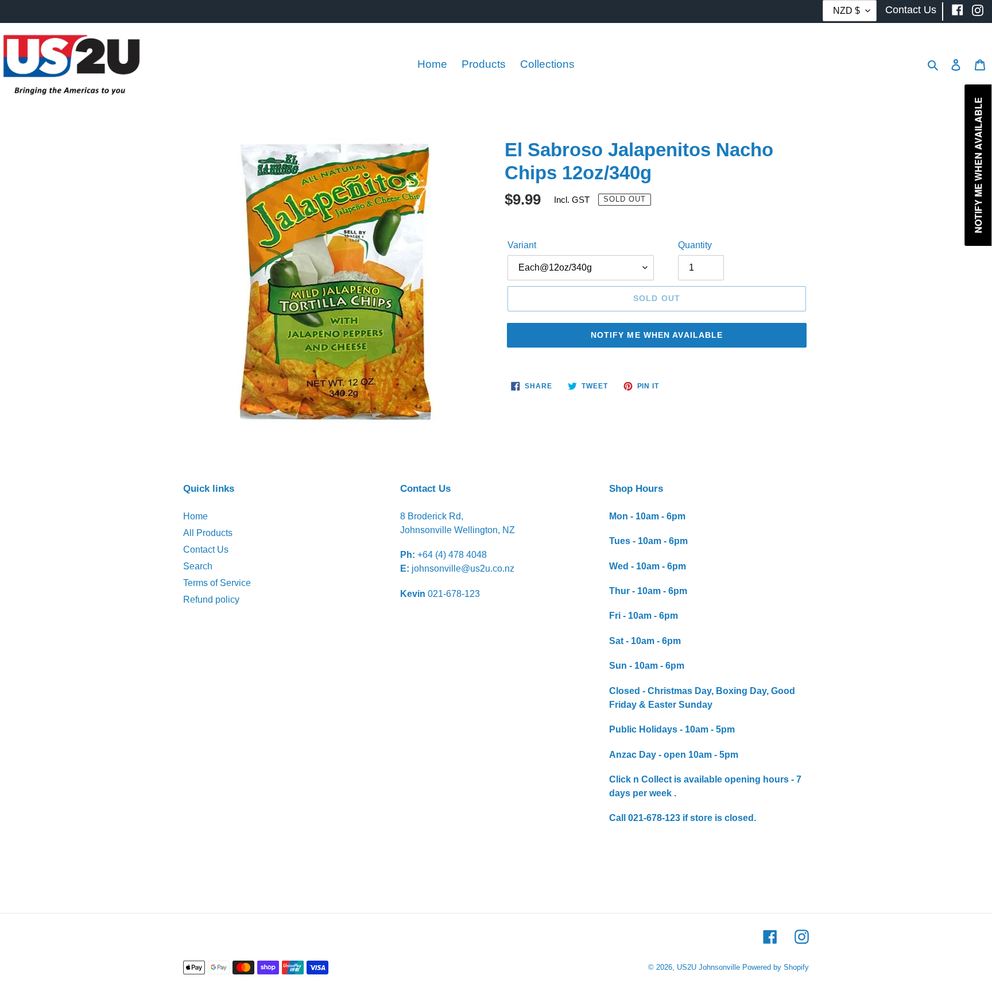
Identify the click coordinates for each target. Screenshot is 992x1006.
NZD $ (846, 11)
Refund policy (211, 599)
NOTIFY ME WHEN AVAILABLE (657, 335)
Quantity (695, 245)
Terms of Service (217, 583)
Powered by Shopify (775, 967)
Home (195, 516)
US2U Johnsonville (708, 967)
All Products (207, 533)
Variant (521, 245)
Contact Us (205, 549)
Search (197, 566)
